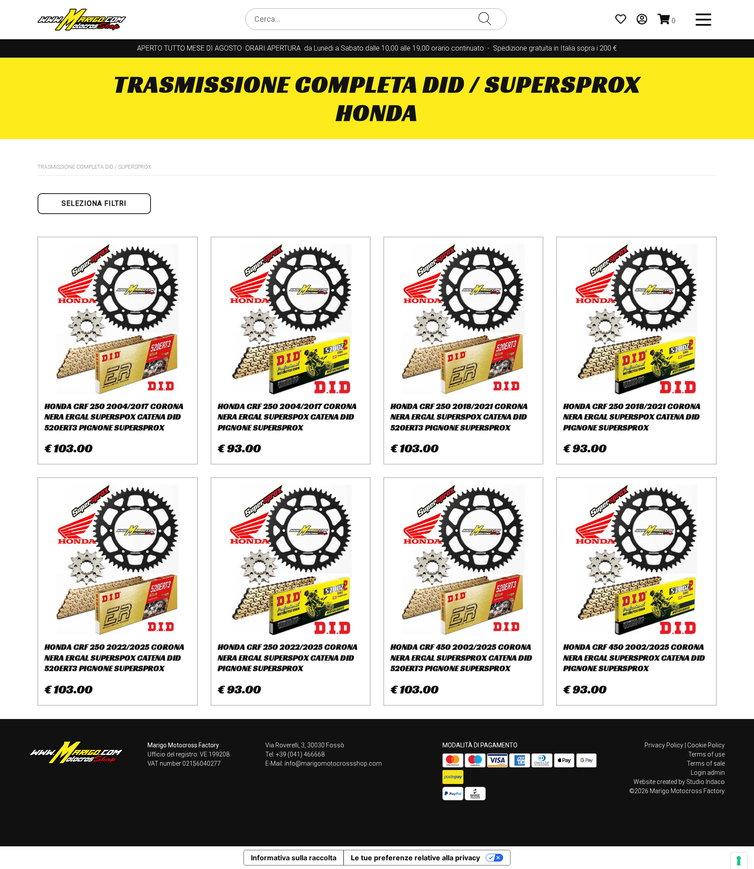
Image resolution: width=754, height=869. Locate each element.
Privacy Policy (663, 745)
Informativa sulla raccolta (293, 857)
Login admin (708, 772)
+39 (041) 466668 (300, 754)
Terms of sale (706, 763)
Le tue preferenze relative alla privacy (415, 857)
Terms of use (706, 754)
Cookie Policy (706, 745)
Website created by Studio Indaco (679, 781)
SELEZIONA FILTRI (94, 203)
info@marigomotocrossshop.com (333, 763)
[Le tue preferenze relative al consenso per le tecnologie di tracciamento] (738, 860)
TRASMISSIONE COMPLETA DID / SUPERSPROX (94, 167)
